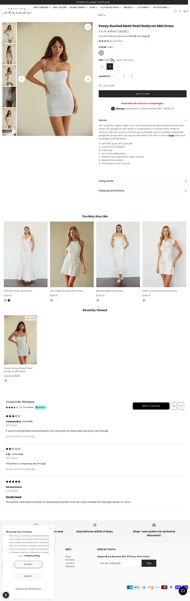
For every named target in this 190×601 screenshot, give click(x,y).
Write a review (151, 406)
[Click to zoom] (88, 27)
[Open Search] (175, 11)
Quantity (104, 76)
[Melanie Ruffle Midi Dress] (118, 254)
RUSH (92, 7)
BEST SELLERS (60, 7)
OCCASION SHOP (109, 7)
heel (171, 135)
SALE (100, 14)
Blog (67, 556)
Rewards (70, 559)
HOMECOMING (77, 7)
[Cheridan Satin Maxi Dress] (26, 254)
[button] (105, 41)
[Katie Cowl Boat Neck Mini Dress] (164, 254)
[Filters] (174, 406)
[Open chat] (183, 591)
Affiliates (70, 566)
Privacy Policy (32, 555)
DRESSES (128, 7)
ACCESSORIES (160, 7)
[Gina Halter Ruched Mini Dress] (72, 254)
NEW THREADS (41, 7)
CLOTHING (142, 7)
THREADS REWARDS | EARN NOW (93, 2)
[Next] (88, 79)
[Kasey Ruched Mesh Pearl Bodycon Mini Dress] (20, 339)
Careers (69, 563)
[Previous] (21, 79)
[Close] (51, 528)
